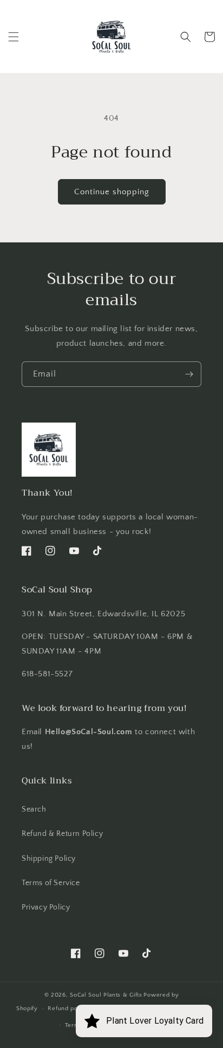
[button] (13, 37)
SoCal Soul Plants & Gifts (106, 995)
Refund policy (68, 1008)
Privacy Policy (46, 907)
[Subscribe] (189, 374)
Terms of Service (51, 883)
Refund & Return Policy (62, 833)
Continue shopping (111, 191)
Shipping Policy (49, 858)
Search (34, 809)
